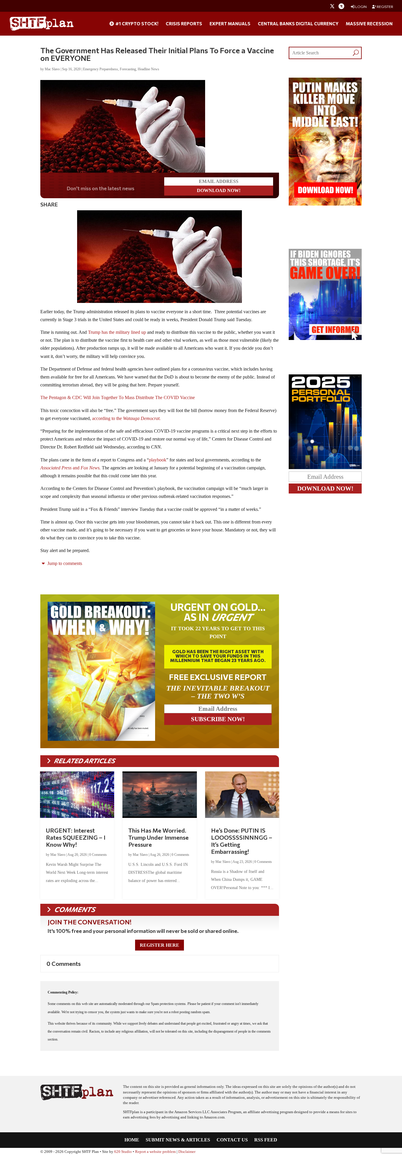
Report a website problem (155, 1152)
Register (384, 7)
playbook (157, 459)
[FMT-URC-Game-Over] (325, 338)
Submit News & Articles (178, 1140)
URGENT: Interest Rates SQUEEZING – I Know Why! (75, 837)
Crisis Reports (184, 23)
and (70, 467)
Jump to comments (64, 563)
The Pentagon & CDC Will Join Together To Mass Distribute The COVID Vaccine (117, 397)
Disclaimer (186, 1152)
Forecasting (128, 69)
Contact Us (232, 1140)
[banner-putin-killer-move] (325, 203)
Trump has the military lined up (117, 332)
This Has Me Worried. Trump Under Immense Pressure (158, 837)
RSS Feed (265, 1140)
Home (131, 1140)
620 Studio (123, 1152)
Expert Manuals (230, 23)
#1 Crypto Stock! (136, 23)
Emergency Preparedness (100, 69)
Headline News (148, 69)
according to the (127, 418)
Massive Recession (369, 23)
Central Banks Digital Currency (298, 23)
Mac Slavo (52, 69)
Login (361, 7)
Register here (159, 945)
